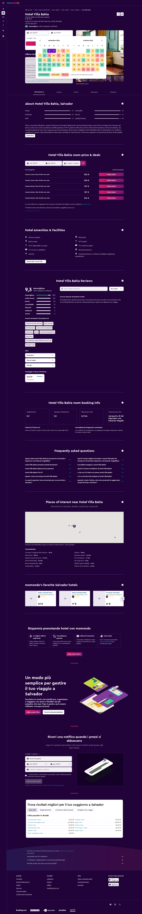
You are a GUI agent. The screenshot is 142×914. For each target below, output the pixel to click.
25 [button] (58, 65)
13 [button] (68, 55)
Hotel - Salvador (75, 10)
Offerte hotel (28, 10)
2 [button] (49, 51)
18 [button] (58, 60)
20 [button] (68, 60)
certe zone (29, 332)
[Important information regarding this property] (122, 402)
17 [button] (54, 60)
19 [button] (63, 60)
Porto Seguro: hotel (81, 828)
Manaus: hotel (32, 830)
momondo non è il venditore (37, 856)
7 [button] (83, 55)
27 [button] (68, 65)
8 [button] (44, 55)
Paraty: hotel (79, 830)
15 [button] (44, 60)
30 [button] (49, 69)
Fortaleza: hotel (79, 819)
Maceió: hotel (79, 825)
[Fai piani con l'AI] (3, 25)
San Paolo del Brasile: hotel (36, 822)
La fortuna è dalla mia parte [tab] (64, 810)
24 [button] (54, 65)
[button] (3, 3)
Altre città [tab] (32, 810)
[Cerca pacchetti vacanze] (3, 21)
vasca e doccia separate (44, 328)
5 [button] (63, 51)
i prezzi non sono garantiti (66, 850)
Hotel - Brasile (55, 10)
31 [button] (97, 69)
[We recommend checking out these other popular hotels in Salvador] (122, 585)
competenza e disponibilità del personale (38, 340)
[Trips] (3, 31)
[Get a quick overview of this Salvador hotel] (122, 103)
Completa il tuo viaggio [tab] (85, 810)
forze (36, 332)
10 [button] (54, 55)
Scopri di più (86, 204)
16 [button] (49, 60)
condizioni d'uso (46, 785)
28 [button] (40, 69)
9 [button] (49, 55)
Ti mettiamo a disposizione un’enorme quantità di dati (46, 860)
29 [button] (44, 69)
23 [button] (49, 65)
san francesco (30, 328)
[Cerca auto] (3, 17)
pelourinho (29, 336)
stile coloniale (48, 323)
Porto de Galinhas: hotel (35, 833)
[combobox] (50, 758)
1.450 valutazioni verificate (48, 26)
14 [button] (40, 60)
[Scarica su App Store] (113, 884)
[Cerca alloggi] (3, 13)
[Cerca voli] (3, 9)
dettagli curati (30, 345)
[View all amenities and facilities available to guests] (122, 230)
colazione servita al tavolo (34, 323)
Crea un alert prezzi (106, 641)
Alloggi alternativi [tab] (45, 810)
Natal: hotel (78, 822)
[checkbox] (34, 378)
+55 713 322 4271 (31, 23)
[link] (74, 654)
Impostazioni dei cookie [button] (32, 211)
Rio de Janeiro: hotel (34, 819)
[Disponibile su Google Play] (113, 880)
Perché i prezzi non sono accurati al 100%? (42, 863)
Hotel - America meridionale (41, 10)
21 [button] (40, 65)
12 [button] (63, 55)
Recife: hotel (32, 825)
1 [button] (44, 51)
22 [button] (44, 65)
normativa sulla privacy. (58, 785)
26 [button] (63, 65)
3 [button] (97, 51)
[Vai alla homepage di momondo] (13, 3)
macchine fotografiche (47, 332)
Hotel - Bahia (65, 10)
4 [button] (58, 51)
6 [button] (67, 51)
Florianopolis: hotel (34, 828)
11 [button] (58, 55)
